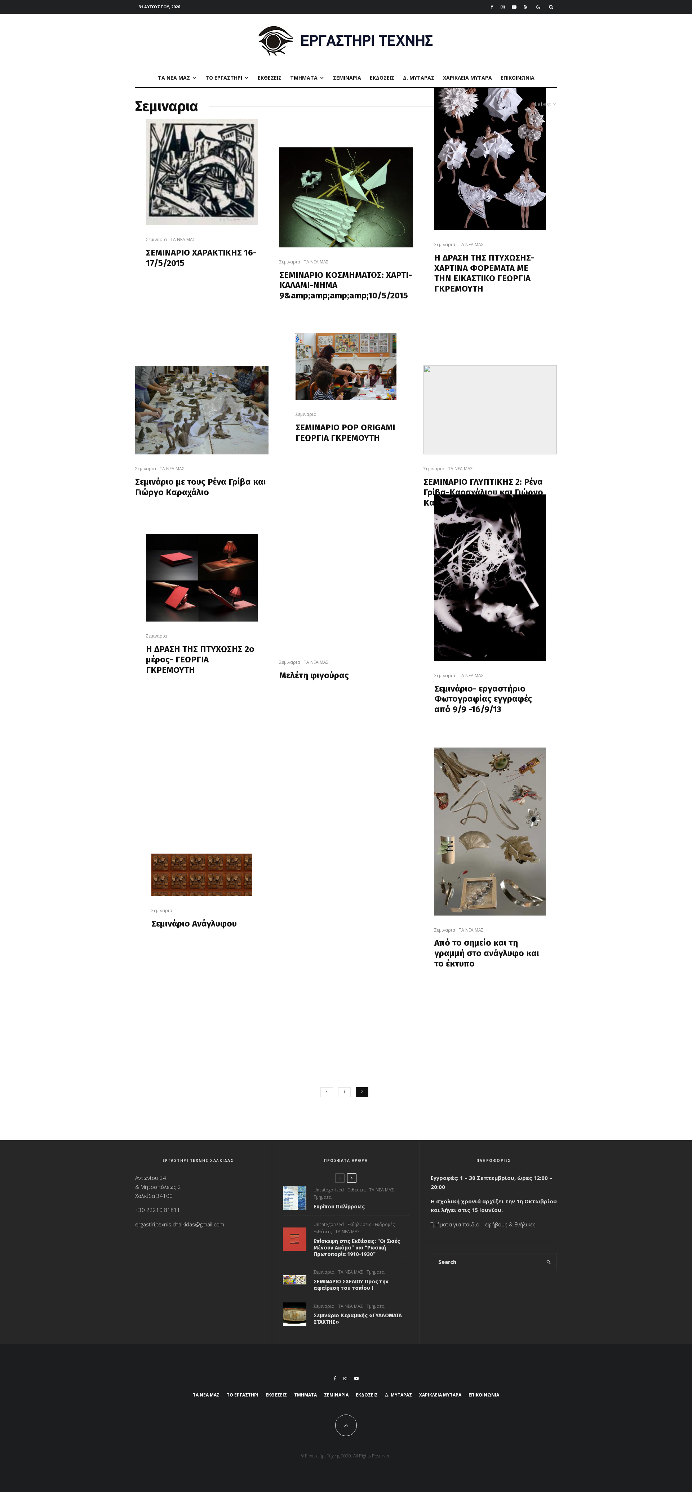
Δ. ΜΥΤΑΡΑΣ (418, 77)
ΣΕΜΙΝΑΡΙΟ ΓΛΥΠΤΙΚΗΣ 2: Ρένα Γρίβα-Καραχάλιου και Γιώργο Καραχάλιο (483, 491)
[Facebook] (492, 7)
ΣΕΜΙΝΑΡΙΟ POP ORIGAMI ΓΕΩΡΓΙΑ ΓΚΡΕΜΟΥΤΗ (345, 432)
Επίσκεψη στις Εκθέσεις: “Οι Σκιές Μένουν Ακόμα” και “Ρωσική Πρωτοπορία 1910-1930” (357, 1247)
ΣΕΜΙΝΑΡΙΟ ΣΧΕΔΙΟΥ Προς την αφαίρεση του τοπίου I (351, 1284)
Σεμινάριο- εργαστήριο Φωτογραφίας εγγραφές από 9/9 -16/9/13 (483, 698)
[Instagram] (502, 7)
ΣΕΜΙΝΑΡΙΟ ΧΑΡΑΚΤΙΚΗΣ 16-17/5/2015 (201, 258)
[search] (548, 1262)
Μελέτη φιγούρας (314, 675)
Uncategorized (329, 1190)
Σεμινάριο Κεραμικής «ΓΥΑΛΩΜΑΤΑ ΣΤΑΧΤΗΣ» (358, 1318)
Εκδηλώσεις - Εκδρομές (371, 1224)
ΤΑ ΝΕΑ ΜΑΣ (174, 77)
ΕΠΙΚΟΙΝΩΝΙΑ (517, 77)
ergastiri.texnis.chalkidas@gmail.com (179, 1224)
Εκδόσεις (382, 77)
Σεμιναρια (347, 77)
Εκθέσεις (269, 77)
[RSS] (525, 7)
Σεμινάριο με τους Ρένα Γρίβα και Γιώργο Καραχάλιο (200, 487)
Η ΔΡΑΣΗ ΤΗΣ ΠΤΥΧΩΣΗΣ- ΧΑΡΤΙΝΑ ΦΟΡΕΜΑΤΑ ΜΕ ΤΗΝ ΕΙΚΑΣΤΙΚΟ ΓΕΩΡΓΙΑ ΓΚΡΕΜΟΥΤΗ (484, 272)
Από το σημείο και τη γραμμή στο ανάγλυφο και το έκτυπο (486, 953)
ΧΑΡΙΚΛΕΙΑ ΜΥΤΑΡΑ (467, 77)
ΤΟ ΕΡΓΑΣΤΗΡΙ (223, 77)
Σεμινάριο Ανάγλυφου (194, 923)
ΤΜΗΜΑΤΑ (304, 77)
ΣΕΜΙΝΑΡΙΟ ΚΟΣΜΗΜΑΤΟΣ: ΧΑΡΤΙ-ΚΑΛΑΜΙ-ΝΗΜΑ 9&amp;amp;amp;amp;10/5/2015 (345, 285)
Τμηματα (323, 1197)
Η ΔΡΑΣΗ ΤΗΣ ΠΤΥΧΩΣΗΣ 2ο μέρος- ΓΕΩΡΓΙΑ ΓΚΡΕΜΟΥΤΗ (200, 659)
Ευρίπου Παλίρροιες (339, 1206)
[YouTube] (514, 7)
